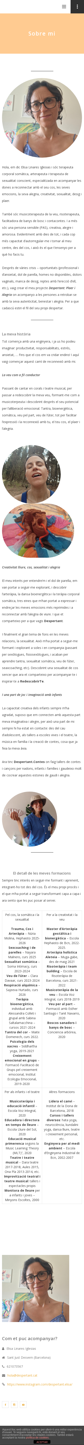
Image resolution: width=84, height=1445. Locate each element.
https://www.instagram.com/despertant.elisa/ (39, 1384)
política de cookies (37, 1437)
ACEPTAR (42, 1442)
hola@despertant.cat (22, 1375)
